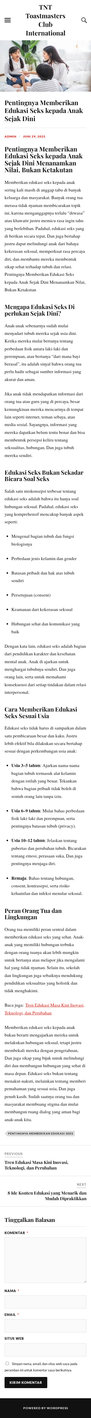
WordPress (57, 1408)
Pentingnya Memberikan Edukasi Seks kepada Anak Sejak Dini (44, 110)
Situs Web (14, 1338)
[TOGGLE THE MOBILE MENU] (8, 20)
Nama (12, 1291)
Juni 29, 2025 (34, 136)
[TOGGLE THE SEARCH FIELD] (83, 20)
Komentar (16, 1233)
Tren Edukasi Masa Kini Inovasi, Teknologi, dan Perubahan (37, 1165)
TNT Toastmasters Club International (45, 20)
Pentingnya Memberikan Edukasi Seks (40, 1133)
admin (10, 136)
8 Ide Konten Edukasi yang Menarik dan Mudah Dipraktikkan (47, 1195)
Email (12, 1315)
